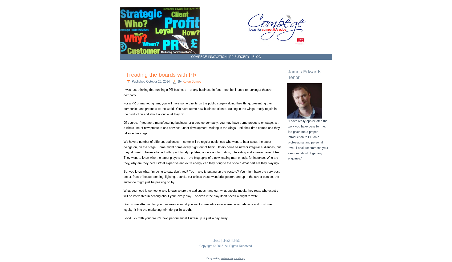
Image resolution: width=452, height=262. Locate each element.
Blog (256, 57)
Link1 (216, 240)
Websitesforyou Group (233, 258)
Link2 (226, 240)
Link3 (236, 240)
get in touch (182, 209)
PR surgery (239, 57)
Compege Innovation (208, 57)
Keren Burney (192, 81)
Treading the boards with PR (161, 74)
